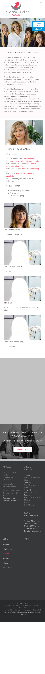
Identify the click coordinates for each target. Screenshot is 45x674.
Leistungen (8, 549)
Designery (22, 614)
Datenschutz (37, 610)
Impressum (27, 610)
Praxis (6, 558)
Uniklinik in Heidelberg (30, 169)
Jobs (6, 563)
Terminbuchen (39, 24)
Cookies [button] (28, 612)
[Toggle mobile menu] (41, 3)
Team (6, 554)
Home (6, 544)
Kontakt (7, 568)
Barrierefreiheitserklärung (14, 612)
